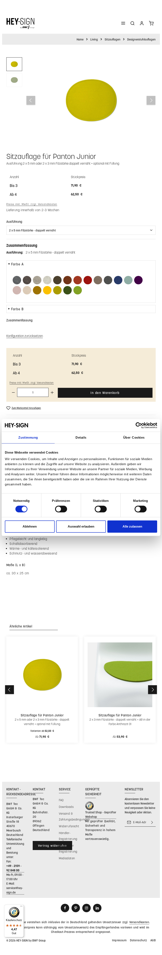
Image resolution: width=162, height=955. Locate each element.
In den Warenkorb (105, 393)
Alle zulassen (132, 526)
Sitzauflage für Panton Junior (42, 715)
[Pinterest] (76, 908)
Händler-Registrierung (68, 836)
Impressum (119, 940)
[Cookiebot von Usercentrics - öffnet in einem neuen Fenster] (138, 425)
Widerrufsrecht (69, 826)
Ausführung (14, 221)
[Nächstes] (151, 100)
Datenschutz (138, 940)
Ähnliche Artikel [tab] (20, 626)
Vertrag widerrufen (52, 845)
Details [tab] (81, 437)
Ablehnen (30, 526)
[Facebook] (65, 908)
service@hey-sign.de (14, 890)
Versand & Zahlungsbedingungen (74, 816)
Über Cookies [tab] (134, 437)
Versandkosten (139, 922)
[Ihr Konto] (142, 23)
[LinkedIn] (97, 908)
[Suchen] (132, 23)
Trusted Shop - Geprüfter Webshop (100, 814)
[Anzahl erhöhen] (52, 392)
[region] (81, 100)
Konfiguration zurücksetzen (24, 336)
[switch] (61, 509)
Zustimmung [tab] (28, 437)
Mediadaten (67, 858)
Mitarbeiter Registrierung (68, 848)
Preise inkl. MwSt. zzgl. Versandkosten (31, 204)
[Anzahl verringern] (13, 392)
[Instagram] (86, 908)
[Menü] (123, 23)
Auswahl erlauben (81, 526)
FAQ (61, 800)
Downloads (66, 807)
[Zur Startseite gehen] (20, 23)
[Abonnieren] (152, 822)
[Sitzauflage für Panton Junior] (90, 100)
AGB (153, 940)
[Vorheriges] (30, 100)
